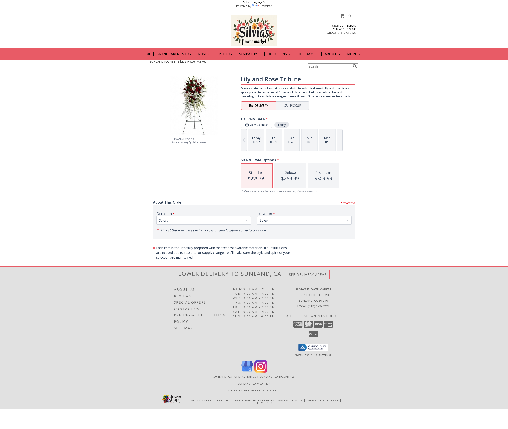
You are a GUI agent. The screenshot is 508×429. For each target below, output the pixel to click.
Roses (203, 54)
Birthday (223, 54)
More (352, 54)
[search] (355, 66)
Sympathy (248, 54)
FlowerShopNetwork (257, 400)
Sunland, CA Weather (254, 383)
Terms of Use (266, 403)
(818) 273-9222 (346, 33)
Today (282, 125)
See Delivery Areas (308, 274)
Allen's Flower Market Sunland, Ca (254, 390)
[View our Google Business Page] (247, 372)
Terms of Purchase (323, 400)
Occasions (277, 54)
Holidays (305, 54)
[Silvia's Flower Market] (254, 30)
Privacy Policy (290, 400)
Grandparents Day (174, 54)
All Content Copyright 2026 (214, 400)
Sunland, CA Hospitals (277, 376)
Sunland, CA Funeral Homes (234, 376)
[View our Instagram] (260, 372)
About (331, 54)
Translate (266, 6)
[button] (345, 16)
